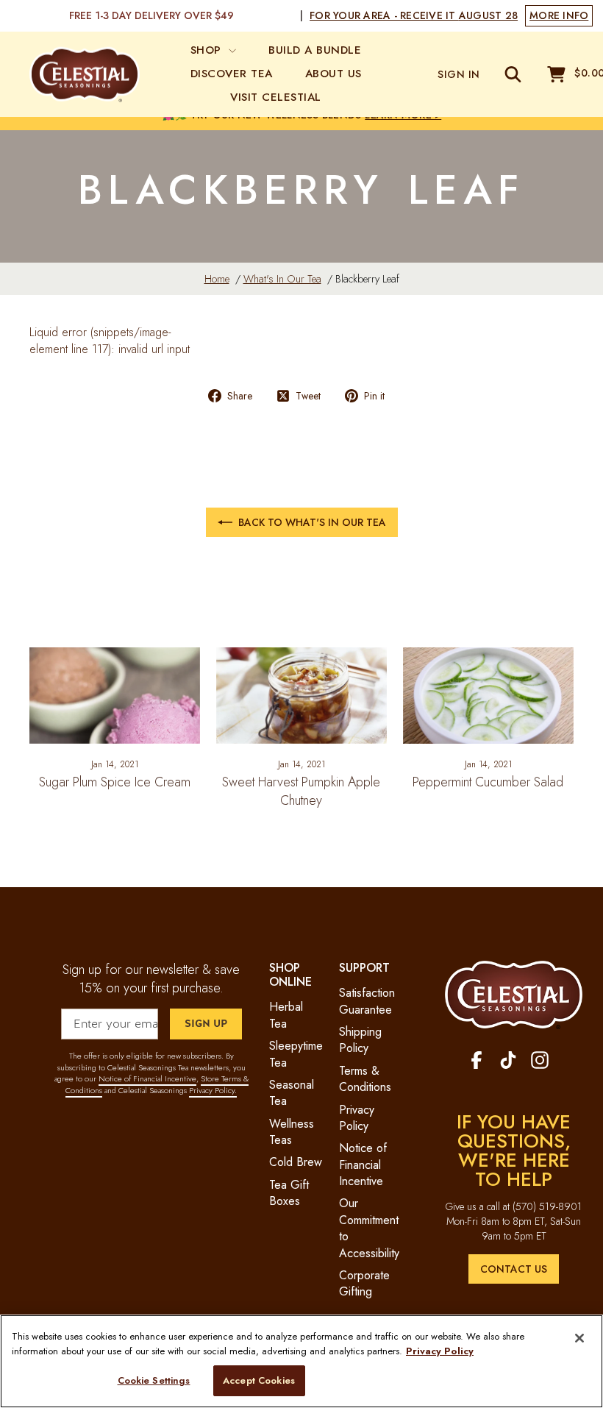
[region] (301, 1361)
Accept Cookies (259, 1380)
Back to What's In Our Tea (312, 522)
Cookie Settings (154, 1380)
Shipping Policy (360, 1039)
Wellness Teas (291, 1131)
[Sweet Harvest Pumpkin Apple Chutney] (301, 695)
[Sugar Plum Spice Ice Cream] (114, 695)
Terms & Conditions (365, 1078)
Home (216, 278)
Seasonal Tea (291, 1092)
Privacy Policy (356, 1117)
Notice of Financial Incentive (147, 1078)
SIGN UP (206, 1024)
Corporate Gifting (364, 1283)
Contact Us (513, 1269)
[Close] (579, 1338)
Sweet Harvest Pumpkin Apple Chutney (301, 791)
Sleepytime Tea (296, 1053)
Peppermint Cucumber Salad (488, 782)
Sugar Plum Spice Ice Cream (114, 782)
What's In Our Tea (282, 278)
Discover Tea (231, 73)
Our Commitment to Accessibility (369, 1228)
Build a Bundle (314, 50)
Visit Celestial (275, 97)
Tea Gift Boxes (289, 1192)
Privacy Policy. (213, 1090)
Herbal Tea (286, 1014)
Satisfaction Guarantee (367, 1000)
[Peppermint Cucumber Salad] (488, 695)
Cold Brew (295, 1161)
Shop (208, 50)
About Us (333, 73)
